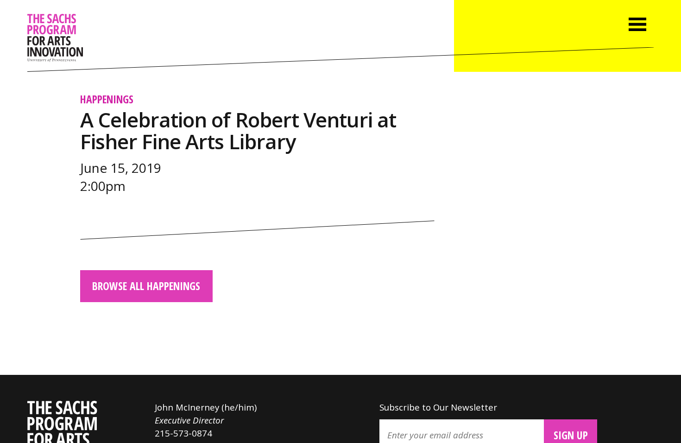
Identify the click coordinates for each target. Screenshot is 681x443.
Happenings (106, 99)
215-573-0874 (183, 433)
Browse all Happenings (146, 285)
